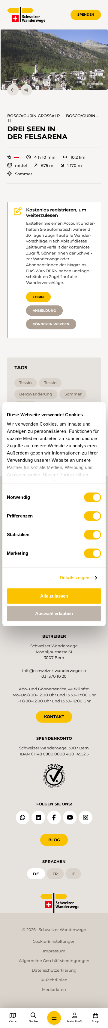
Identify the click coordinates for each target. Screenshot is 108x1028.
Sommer (23, 174)
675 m (47, 165)
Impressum (54, 950)
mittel (21, 165)
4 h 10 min (45, 157)
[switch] (92, 516)
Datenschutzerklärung (54, 970)
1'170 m (74, 165)
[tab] (83, 84)
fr (55, 873)
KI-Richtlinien (54, 979)
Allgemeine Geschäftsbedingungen (54, 960)
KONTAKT (54, 716)
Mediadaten (54, 989)
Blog (54, 839)
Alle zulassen (54, 595)
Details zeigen (74, 577)
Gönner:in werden (51, 324)
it (73, 873)
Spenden (85, 14)
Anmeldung (44, 310)
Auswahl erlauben (54, 613)
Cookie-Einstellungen (54, 941)
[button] (54, 60)
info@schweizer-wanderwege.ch (54, 670)
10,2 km (78, 157)
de (36, 873)
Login (38, 297)
